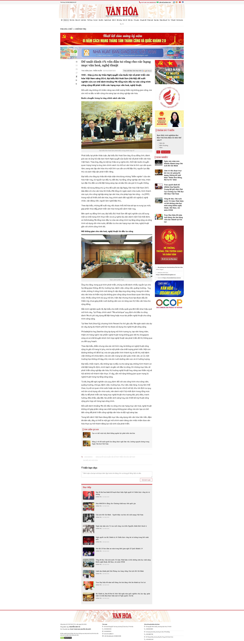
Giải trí (114, 20)
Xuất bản (83, 20)
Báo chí (77, 20)
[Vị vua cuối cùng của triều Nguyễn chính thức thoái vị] (88, 529)
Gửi (158, 152)
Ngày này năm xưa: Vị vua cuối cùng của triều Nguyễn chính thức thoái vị (121, 526)
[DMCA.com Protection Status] (66, 637)
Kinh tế (125, 20)
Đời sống (119, 20)
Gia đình (101, 20)
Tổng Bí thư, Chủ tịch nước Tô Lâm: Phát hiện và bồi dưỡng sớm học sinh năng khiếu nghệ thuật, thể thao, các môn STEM (123, 561)
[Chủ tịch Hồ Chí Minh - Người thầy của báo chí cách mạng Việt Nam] (88, 518)
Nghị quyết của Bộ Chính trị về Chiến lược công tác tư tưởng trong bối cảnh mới (122, 538)
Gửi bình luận (146, 480)
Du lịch (96, 20)
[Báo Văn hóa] (122, 11)
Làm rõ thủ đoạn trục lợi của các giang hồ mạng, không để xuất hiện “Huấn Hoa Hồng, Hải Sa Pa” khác (173, 175)
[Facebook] (77, 62)
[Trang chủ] (62, 20)
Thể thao (90, 20)
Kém (161, 147)
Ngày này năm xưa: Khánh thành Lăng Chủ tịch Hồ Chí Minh (173, 163)
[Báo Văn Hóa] (122, 615)
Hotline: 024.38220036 (148, 2)
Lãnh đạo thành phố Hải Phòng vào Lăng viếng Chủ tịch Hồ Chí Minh (120, 571)
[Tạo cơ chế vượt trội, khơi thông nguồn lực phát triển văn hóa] (86, 435)
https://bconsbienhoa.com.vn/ (171, 278)
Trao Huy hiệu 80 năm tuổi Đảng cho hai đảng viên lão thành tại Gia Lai (121, 582)
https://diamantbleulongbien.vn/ (166, 274)
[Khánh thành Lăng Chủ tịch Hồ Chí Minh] (159, 163)
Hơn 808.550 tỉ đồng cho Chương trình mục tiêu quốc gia (116, 503)
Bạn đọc (156, 20)
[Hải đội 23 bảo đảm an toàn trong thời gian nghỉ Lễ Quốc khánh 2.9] (88, 551)
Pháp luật (150, 20)
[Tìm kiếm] (121, 24)
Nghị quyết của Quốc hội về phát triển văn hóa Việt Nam (115, 457)
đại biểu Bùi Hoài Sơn (90, 460)
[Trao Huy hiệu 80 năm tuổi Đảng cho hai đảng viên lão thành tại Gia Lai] (88, 585)
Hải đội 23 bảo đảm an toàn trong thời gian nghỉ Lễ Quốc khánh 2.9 (119, 548)
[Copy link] (77, 73)
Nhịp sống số (163, 20)
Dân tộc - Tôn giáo (133, 20)
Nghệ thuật (107, 20)
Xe (169, 20)
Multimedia (179, 20)
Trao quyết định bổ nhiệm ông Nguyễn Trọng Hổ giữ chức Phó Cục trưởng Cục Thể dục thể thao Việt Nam (174, 189)
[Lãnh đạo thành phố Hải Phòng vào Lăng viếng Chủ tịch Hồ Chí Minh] (88, 574)
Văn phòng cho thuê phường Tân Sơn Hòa (170, 267)
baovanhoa (88, 457)
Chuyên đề (143, 20)
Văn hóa (72, 20)
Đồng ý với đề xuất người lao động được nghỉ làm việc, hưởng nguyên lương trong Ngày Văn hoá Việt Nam (120, 442)
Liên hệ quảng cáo (165, 2)
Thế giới (173, 20)
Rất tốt (162, 143)
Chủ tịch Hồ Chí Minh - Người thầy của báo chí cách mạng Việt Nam (119, 514)
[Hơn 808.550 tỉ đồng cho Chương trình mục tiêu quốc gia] (88, 506)
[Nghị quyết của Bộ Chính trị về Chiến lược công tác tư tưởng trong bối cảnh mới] (88, 540)
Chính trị (66, 20)
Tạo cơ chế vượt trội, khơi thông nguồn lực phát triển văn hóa (113, 433)
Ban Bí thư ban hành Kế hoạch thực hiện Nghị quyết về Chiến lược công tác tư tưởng (123, 493)
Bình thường (164, 145)
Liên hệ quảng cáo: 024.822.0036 (112, 636)
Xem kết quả (166, 152)
